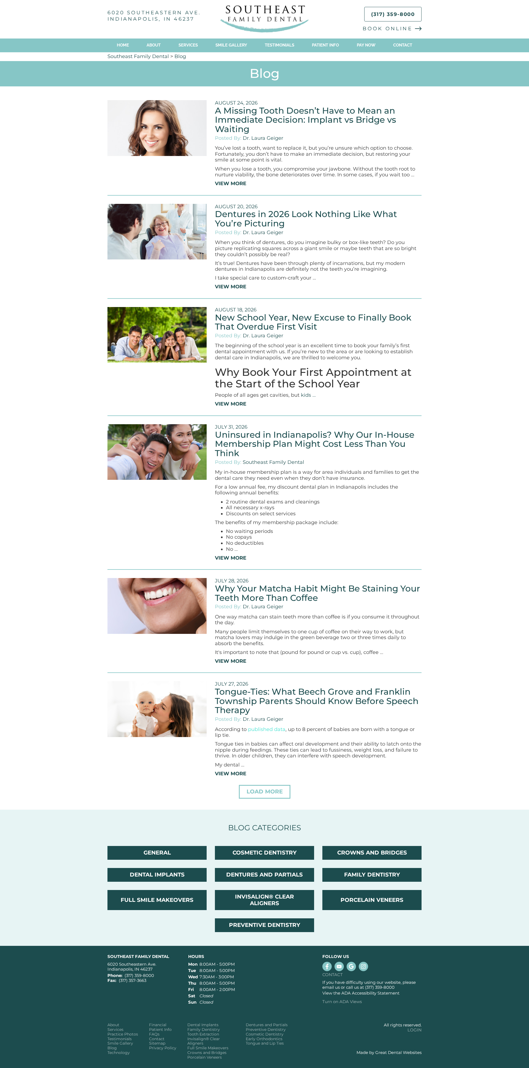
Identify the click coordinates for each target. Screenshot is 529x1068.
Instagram (363, 966)
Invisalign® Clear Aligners (203, 1041)
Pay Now (366, 45)
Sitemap (157, 1043)
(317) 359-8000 (393, 14)
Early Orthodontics (264, 1039)
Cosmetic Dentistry (265, 1034)
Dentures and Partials (267, 1025)
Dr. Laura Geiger (263, 138)
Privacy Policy (162, 1048)
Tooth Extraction (203, 1034)
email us (331, 987)
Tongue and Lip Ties (265, 1043)
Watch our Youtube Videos (339, 966)
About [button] (154, 45)
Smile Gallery (231, 45)
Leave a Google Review (351, 966)
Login (414, 1030)
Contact (402, 45)
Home (123, 45)
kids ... (308, 395)
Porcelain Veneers (204, 1057)
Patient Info (160, 1029)
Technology (118, 1052)
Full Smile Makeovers (207, 1048)
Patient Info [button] (325, 45)
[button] (264, 792)
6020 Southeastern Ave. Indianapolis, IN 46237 (154, 16)
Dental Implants (202, 1025)
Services (188, 45)
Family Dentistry (203, 1029)
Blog (180, 56)
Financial (157, 1025)
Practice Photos (122, 1034)
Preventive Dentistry (266, 1029)
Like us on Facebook (327, 966)
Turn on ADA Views (342, 1001)
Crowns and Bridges (206, 1052)
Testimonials (279, 45)
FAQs (154, 1034)
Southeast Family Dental (138, 56)
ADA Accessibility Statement (370, 993)
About (113, 1025)
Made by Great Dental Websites (389, 1052)
